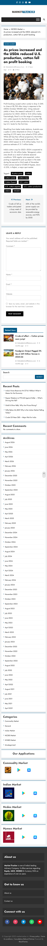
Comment (10, 246)
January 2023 (10, 641)
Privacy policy (34, 936)
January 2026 (10, 471)
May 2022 (8, 679)
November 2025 (11, 480)
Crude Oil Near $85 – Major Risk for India (20, 417)
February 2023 (10, 637)
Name (9, 274)
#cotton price (17, 173)
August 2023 (9, 608)
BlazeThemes (23, 941)
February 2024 (10, 580)
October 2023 (10, 599)
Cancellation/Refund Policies (24, 939)
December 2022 (11, 646)
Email (9, 284)
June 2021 (8, 698)
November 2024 (11, 537)
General (8, 726)
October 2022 (10, 656)
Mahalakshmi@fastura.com (15, 67)
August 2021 (9, 689)
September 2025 (11, 490)
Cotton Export (10, 182)
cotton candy (10, 177)
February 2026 (10, 466)
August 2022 (10, 665)
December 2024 (11, 532)
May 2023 (8, 622)
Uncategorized (10, 745)
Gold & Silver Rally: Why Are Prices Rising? (21, 405)
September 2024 (11, 547)
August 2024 (10, 551)
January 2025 (10, 528)
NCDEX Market (9, 44)
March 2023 (9, 632)
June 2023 (9, 618)
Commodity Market (12, 721)
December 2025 (11, 475)
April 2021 (9, 708)
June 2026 (9, 447)
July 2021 (8, 694)
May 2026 (8, 452)
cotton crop (23, 177)
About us (7, 893)
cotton (28, 173)
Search (6, 372)
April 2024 (9, 570)
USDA (7, 191)
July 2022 (8, 670)
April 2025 (9, 513)
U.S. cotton (24, 182)
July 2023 (8, 613)
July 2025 (8, 499)
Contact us (8, 901)
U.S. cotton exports (12, 186)
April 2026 (9, 456)
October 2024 (10, 542)
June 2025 (9, 504)
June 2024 (9, 561)
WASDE (17, 191)
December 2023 (11, 589)
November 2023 (11, 594)
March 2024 (9, 575)
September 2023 (11, 604)
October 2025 (10, 485)
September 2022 (11, 661)
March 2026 (9, 461)
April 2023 (9, 627)
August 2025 (9, 494)
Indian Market (10, 730)
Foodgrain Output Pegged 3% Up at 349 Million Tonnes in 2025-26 (28, 353)
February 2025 (10, 523)
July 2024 (8, 556)
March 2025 (9, 518)
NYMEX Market (10, 740)
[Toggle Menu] (38, 19)
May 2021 (8, 703)
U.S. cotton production (32, 186)
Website (9, 294)
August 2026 (10, 442)
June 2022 (9, 675)
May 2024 (8, 566)
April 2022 (9, 684)
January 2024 (10, 585)
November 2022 (11, 651)
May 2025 (8, 509)
